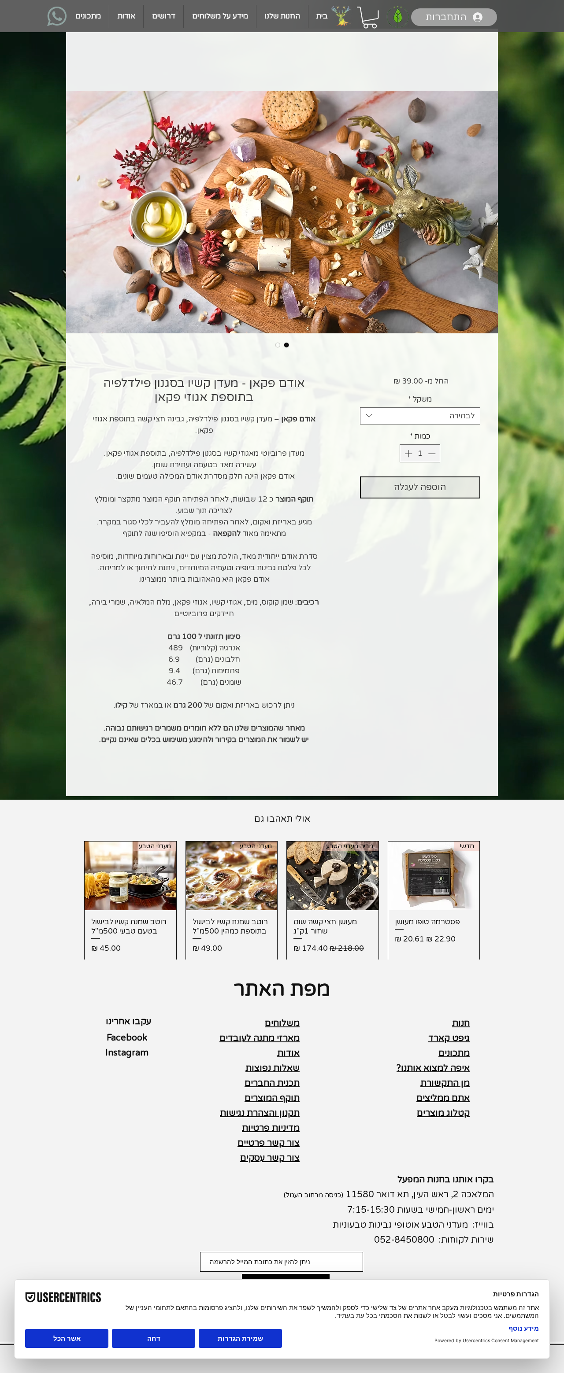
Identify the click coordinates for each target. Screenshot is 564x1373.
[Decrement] (432, 453)
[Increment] (407, 453)
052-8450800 (404, 1240)
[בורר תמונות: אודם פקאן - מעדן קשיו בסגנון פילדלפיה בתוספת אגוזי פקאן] (286, 344)
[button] (370, 18)
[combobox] (420, 415)
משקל (420, 399)
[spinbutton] (420, 453)
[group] (282, 901)
